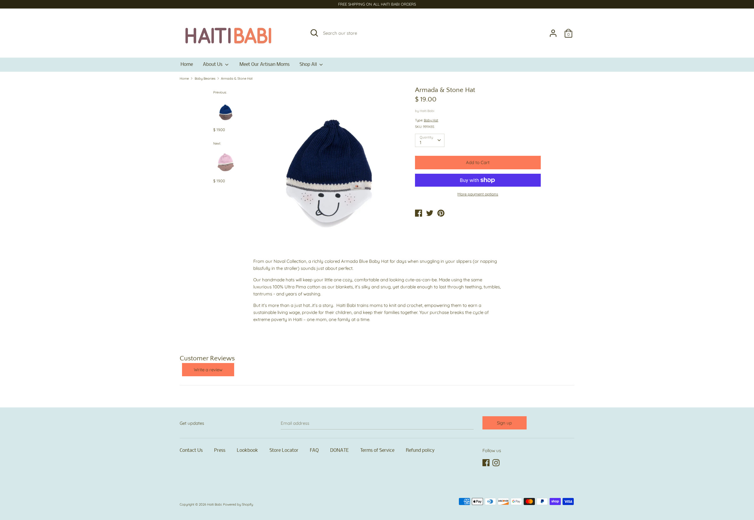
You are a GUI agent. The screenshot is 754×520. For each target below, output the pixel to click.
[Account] (553, 31)
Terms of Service (377, 450)
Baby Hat (431, 120)
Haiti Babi (427, 111)
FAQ (314, 450)
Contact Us (191, 450)
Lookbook (247, 450)
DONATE (339, 450)
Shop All (309, 64)
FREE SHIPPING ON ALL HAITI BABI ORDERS (377, 4)
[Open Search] (314, 33)
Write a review (208, 369)
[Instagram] (496, 463)
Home (187, 64)
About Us (213, 64)
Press (219, 450)
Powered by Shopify (238, 504)
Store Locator (283, 450)
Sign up (504, 423)
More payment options (477, 194)
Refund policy (420, 450)
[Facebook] (486, 463)
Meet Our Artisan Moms (264, 64)
